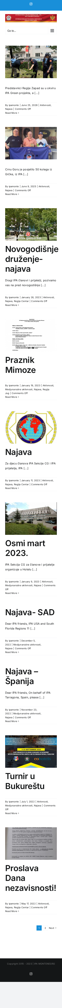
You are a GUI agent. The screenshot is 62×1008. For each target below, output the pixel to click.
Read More (11, 112)
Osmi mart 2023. (25, 548)
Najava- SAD (30, 612)
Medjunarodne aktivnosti (19, 389)
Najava (8, 109)
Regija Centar (21, 301)
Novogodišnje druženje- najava (31, 259)
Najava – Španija (21, 676)
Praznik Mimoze (20, 365)
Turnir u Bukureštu (25, 781)
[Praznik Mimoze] (31, 335)
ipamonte (14, 105)
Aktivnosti (45, 105)
